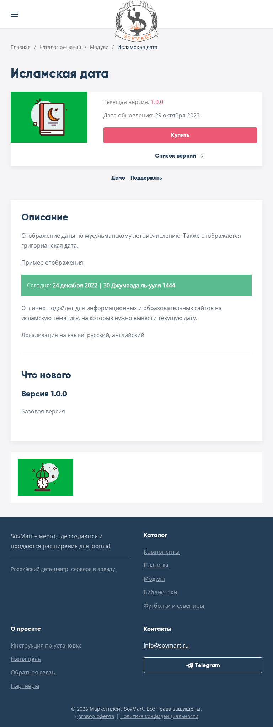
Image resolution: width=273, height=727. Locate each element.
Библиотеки (160, 592)
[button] (14, 14)
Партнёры (25, 686)
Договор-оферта (94, 716)
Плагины (156, 565)
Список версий (175, 155)
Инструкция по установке (46, 645)
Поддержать (146, 177)
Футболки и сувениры (174, 606)
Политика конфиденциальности (159, 716)
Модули (154, 579)
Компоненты (162, 552)
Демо (118, 177)
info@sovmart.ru (166, 645)
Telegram (207, 665)
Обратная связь (33, 672)
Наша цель (26, 659)
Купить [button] (180, 135)
